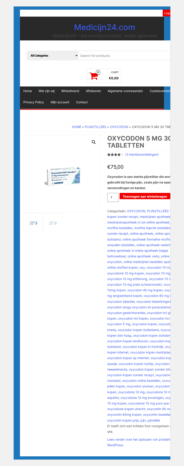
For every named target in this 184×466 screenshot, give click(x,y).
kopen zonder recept (122, 217)
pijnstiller (153, 420)
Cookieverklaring (162, 91)
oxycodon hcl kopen (133, 318)
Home (27, 91)
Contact (82, 102)
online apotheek (141, 233)
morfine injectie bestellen (152, 228)
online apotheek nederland (155, 245)
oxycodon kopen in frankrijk (143, 347)
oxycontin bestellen (157, 414)
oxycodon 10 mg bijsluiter (164, 273)
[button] (94, 142)
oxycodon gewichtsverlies (126, 313)
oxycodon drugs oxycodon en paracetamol (139, 307)
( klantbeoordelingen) (142, 154)
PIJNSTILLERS (95, 127)
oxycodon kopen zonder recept (130, 375)
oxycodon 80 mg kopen (161, 296)
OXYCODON (119, 127)
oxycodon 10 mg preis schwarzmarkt (134, 284)
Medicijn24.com (104, 27)
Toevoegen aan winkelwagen (145, 196)
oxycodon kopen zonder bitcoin (152, 369)
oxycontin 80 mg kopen (164, 409)
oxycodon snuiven (140, 386)
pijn (143, 420)
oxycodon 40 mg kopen (145, 290)
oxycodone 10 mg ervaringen (142, 398)
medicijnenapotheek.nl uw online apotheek (138, 222)
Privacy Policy (33, 102)
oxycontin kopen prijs (123, 420)
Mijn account (60, 102)
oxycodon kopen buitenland (138, 330)
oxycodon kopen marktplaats (151, 352)
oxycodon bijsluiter (121, 301)
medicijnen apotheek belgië (160, 217)
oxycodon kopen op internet (128, 358)
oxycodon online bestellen (141, 380)
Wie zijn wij (47, 91)
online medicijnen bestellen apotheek (151, 262)
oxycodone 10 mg (131, 392)
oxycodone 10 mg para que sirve (152, 403)
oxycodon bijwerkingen (153, 301)
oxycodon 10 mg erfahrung (127, 279)
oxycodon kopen (144, 324)
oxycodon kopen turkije (136, 364)
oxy (142, 267)
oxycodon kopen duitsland (152, 335)
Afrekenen (93, 91)
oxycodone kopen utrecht (126, 409)
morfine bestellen (119, 228)
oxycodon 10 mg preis (165, 279)
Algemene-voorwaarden (125, 91)
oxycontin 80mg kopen (124, 414)
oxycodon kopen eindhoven (127, 341)
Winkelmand (70, 91)
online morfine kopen (122, 267)
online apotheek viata (143, 256)
